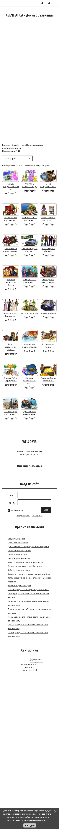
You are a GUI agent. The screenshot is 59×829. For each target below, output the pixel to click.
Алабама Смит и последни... (29, 219)
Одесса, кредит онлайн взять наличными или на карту (28, 626)
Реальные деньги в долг (19, 585)
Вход (36, 454)
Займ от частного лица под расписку (25, 562)
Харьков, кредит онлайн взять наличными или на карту (28, 603)
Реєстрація (37, 515)
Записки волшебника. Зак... (29, 381)
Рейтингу (35, 165)
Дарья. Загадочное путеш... (10, 347)
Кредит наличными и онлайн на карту (26, 566)
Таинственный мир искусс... (48, 219)
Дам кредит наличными (19, 558)
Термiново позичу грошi (19, 550)
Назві (27, 165)
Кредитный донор (16, 538)
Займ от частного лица (19, 570)
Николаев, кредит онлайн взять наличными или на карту (29, 618)
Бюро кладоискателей (48, 185)
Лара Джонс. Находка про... (48, 281)
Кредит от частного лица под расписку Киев (29, 574)
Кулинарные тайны (48, 345)
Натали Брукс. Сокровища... (10, 413)
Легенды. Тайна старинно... (48, 379)
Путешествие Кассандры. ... (10, 219)
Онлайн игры (18, 145)
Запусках (45, 165)
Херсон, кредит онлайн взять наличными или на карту (28, 634)
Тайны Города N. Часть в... (29, 250)
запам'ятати (17, 510)
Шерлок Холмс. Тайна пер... (10, 314)
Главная (6, 145)
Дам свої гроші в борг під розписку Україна (28, 546)
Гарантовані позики (17, 554)
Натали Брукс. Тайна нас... (48, 250)
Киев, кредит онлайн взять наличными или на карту (28, 595)
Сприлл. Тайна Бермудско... (11, 379)
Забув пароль (23, 515)
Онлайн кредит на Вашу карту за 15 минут (28, 589)
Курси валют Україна (18, 542)
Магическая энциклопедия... (29, 345)
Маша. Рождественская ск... (11, 186)
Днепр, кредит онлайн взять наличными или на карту (29, 611)
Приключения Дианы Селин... (29, 413)
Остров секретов (29, 313)
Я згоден (29, 825)
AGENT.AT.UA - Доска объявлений (30, 15)
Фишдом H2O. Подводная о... (29, 281)
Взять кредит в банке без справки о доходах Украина (29, 579)
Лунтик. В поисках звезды (29, 185)
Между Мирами (48, 313)
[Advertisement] (29, 51)
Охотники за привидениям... (10, 250)
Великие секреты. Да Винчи (10, 282)
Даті (21, 165)
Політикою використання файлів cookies (26, 820)
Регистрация (26, 454)
